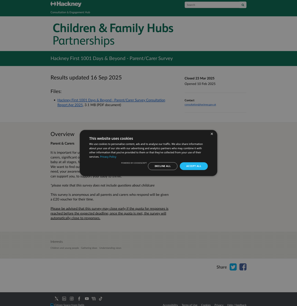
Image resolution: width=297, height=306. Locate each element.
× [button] (211, 134)
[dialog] (148, 153)
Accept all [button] (193, 166)
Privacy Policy (108, 157)
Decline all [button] (163, 166)
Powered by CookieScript (134, 163)
